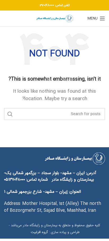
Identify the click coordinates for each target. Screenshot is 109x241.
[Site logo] (54, 18)
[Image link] (74, 158)
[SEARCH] (10, 114)
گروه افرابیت (39, 232)
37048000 (47, 5)
